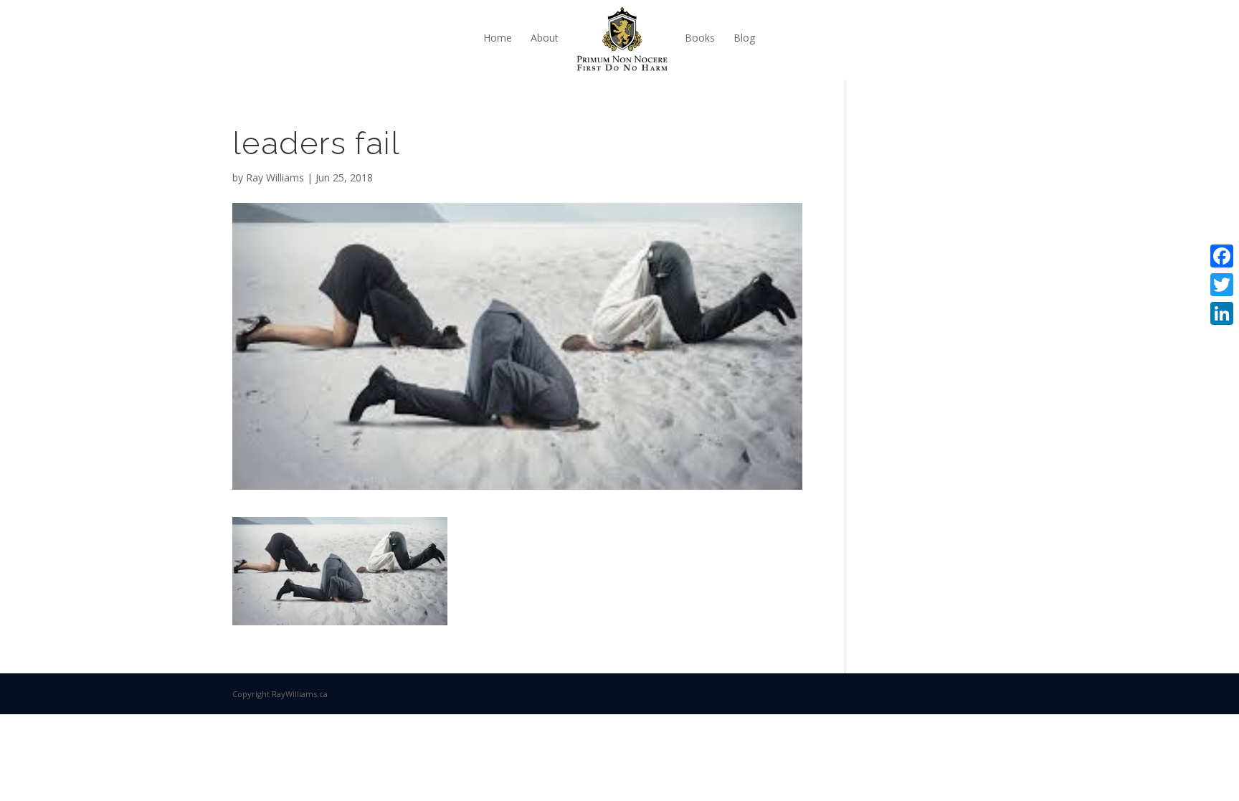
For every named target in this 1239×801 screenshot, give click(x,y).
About (545, 37)
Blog (744, 37)
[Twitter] (1221, 284)
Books (700, 37)
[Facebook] (1221, 256)
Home (497, 37)
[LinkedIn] (1221, 313)
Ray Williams (275, 177)
